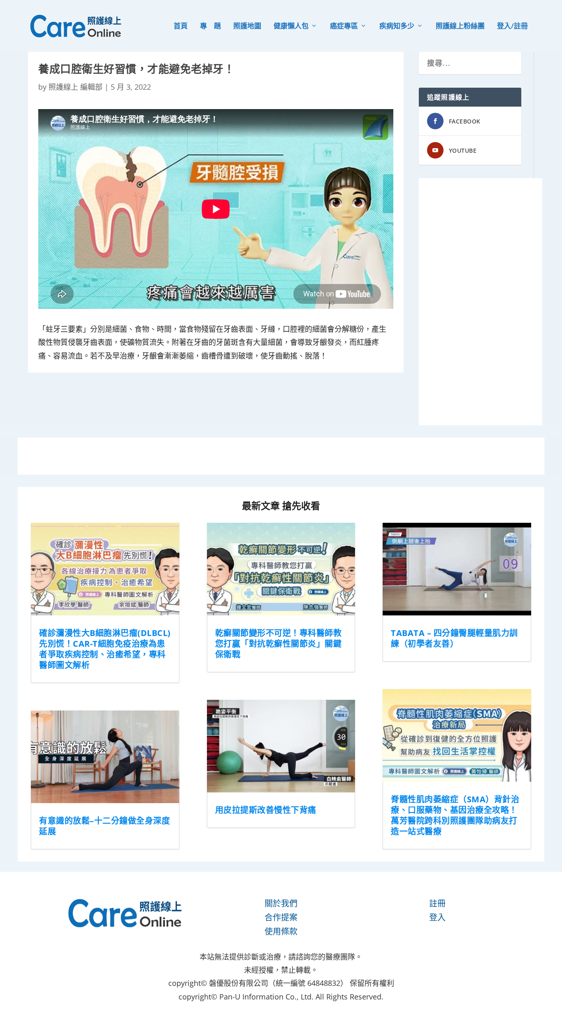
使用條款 (281, 931)
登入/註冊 (512, 26)
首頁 (181, 26)
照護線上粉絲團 (460, 26)
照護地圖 (247, 26)
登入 (437, 917)
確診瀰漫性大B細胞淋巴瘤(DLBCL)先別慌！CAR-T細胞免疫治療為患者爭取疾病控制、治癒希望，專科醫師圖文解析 (105, 649)
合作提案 (281, 917)
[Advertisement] (480, 301)
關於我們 (281, 903)
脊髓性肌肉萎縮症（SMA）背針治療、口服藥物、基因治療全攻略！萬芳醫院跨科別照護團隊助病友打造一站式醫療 (455, 815)
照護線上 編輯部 (75, 87)
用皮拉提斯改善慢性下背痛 (265, 809)
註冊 (437, 903)
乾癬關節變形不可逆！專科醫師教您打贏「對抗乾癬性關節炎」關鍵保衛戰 (278, 643)
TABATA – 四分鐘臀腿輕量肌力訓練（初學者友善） (454, 638)
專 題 (210, 26)
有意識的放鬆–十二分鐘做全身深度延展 (104, 826)
